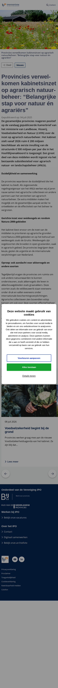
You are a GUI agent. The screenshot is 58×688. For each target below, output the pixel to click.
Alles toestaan (29, 367)
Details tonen (29, 376)
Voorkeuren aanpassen (29, 358)
